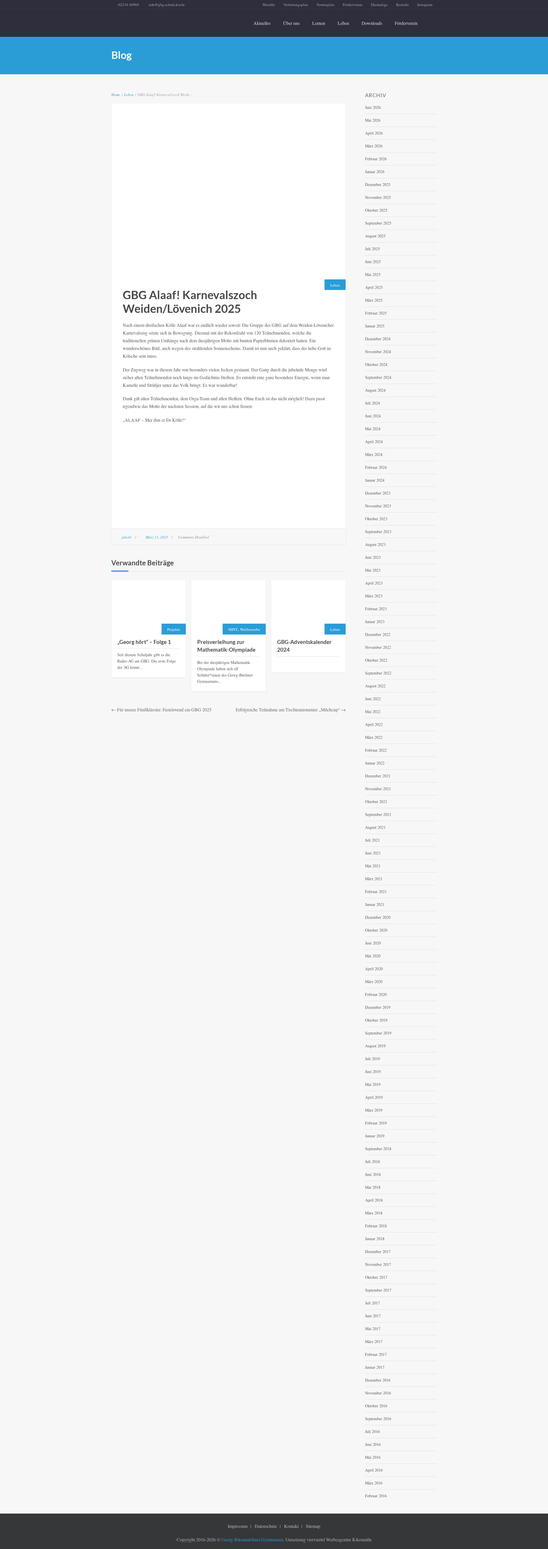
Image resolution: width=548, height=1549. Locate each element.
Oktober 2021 (376, 801)
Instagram (424, 4)
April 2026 (374, 133)
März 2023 (373, 596)
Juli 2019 (372, 1058)
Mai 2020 (372, 955)
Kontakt (402, 4)
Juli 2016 (372, 1431)
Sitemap (313, 1526)
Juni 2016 (373, 1444)
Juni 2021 (373, 853)
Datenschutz (266, 1526)
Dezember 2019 (377, 1007)
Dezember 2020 (377, 917)
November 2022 (378, 647)
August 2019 (375, 1045)
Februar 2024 (376, 467)
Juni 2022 (373, 698)
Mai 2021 (372, 865)
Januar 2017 (374, 1367)
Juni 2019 (373, 1071)
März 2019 (373, 1110)
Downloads (372, 23)
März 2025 (373, 300)
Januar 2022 (374, 763)
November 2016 (378, 1393)
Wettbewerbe (250, 629)
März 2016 (373, 1483)
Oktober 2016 (376, 1405)
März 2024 (373, 454)
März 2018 (373, 1213)
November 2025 (378, 197)
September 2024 (378, 377)
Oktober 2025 (376, 210)
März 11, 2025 (157, 537)
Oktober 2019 (376, 1020)
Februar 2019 (376, 1123)
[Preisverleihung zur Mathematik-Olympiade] (228, 607)
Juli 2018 (372, 1161)
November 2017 (378, 1264)
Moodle (269, 4)
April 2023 (374, 583)
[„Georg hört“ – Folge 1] (148, 607)
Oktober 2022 (376, 660)
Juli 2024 (372, 403)
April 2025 (374, 287)
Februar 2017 (376, 1354)
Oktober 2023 (376, 518)
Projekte (173, 629)
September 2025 (378, 223)
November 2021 (378, 788)
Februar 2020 (376, 994)
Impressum (237, 1526)
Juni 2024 (373, 416)
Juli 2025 (372, 248)
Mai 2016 (372, 1457)
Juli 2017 (372, 1303)
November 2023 (378, 506)
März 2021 (373, 878)
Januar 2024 (374, 480)
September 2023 (378, 531)
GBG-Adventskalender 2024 (304, 646)
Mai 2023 (372, 570)
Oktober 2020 (376, 930)
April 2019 (374, 1097)
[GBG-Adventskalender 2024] (308, 607)
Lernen (318, 23)
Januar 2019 (374, 1135)
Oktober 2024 (376, 364)
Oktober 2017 (376, 1277)
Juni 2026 (373, 107)
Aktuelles (262, 23)
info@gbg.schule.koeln (167, 4)
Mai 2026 (372, 120)
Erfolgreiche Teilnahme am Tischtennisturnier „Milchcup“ (288, 710)
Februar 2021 (376, 891)
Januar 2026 (374, 171)
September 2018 (378, 1148)
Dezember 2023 (377, 493)
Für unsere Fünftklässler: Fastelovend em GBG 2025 (164, 710)
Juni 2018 (373, 1174)
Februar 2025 (376, 313)
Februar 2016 (376, 1495)
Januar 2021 (374, 904)
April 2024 (374, 441)
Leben (343, 23)
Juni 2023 (373, 557)
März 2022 (373, 737)
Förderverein (352, 4)
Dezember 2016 (377, 1380)
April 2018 (374, 1200)
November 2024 (378, 351)
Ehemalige (379, 4)
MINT (233, 629)
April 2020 (374, 968)
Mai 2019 (372, 1084)
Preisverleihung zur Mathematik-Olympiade (226, 646)
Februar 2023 (376, 608)
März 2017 (373, 1341)
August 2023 (375, 544)
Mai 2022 (372, 711)
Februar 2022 (376, 750)
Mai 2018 (372, 1187)
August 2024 (375, 390)
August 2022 (375, 686)
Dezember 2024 (377, 338)
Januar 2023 (374, 621)
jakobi (127, 537)
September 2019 (378, 1033)
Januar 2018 (374, 1238)
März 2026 (373, 146)
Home (115, 94)
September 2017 (378, 1290)
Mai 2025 (372, 274)
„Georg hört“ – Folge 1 (144, 642)
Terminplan (325, 4)
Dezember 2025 (377, 184)
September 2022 (378, 673)
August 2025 (375, 236)
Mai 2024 (372, 428)
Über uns (291, 23)
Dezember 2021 (377, 775)
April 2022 (374, 724)
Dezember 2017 (377, 1251)
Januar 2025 (374, 326)
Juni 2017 (373, 1315)
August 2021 (375, 827)
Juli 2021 (372, 840)
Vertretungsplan (295, 4)
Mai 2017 (372, 1328)
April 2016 (374, 1470)
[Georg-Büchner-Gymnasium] (162, 19)
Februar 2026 (376, 158)
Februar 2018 (376, 1225)
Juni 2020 (373, 943)
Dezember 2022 (377, 634)
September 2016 (378, 1418)
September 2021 (378, 814)
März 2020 (373, 981)
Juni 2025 (373, 261)
